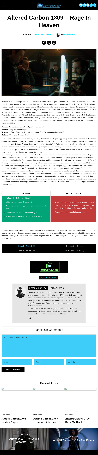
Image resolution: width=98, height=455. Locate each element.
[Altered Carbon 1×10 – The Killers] (73, 439)
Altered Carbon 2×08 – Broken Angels (15, 420)
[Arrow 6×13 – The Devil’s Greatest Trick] (24, 439)
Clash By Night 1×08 (26, 246)
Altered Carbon (39, 35)
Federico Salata (69, 35)
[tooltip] (81, 5)
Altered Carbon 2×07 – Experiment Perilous (46, 420)
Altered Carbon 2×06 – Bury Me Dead (78, 420)
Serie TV (50, 35)
